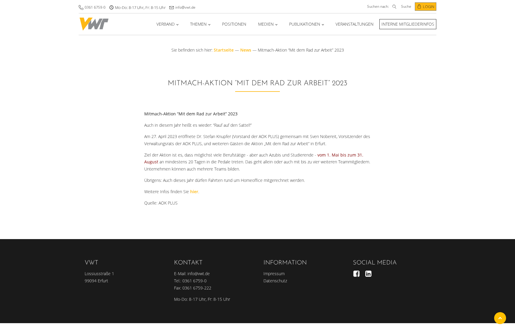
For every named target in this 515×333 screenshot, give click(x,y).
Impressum (274, 273)
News (245, 50)
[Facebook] (356, 273)
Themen (198, 24)
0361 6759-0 (95, 7)
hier (194, 191)
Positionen (234, 24)
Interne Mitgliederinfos (407, 24)
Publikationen (304, 24)
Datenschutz (275, 281)
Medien (266, 24)
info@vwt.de (185, 7)
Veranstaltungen (354, 24)
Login (428, 6)
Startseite (224, 50)
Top (500, 318)
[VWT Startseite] (94, 24)
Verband (165, 24)
